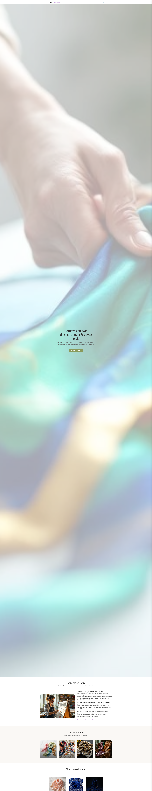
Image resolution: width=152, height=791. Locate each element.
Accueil (66, 2)
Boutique (71, 2)
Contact (98, 2)
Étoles (86, 2)
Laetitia (54, 2)
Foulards (76, 2)
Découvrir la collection (76, 350)
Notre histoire (92, 2)
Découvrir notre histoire (85, 719)
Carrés (81, 2)
